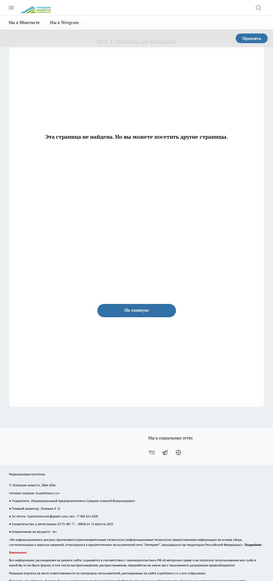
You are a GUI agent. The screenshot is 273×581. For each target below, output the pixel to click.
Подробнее (253, 545)
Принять (251, 38)
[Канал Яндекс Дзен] (178, 452)
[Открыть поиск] (258, 7)
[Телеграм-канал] (165, 452)
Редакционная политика (27, 474)
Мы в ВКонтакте (24, 22)
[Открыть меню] (11, 7)
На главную (137, 310)
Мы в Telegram (64, 22)
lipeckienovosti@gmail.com (47, 516)
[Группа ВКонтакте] (151, 452)
